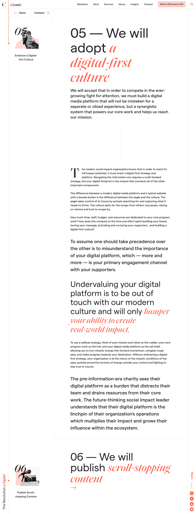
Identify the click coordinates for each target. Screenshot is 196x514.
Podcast (148, 4)
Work (96, 4)
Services (108, 4)
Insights (135, 4)
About (122, 4)
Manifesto (82, 4)
